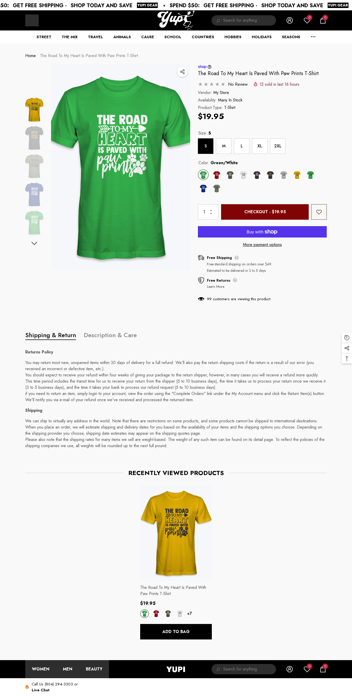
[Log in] (290, 20)
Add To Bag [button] (176, 632)
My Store (221, 93)
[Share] (182, 72)
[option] (120, 167)
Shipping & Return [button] (50, 334)
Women (40, 669)
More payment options (262, 245)
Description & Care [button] (110, 334)
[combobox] (249, 20)
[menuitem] (32, 20)
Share (182, 72)
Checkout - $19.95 (265, 212)
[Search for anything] (244, 20)
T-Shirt (229, 107)
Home (30, 56)
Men (67, 669)
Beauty (94, 669)
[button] (323, 20)
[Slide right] (34, 243)
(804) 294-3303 (59, 684)
